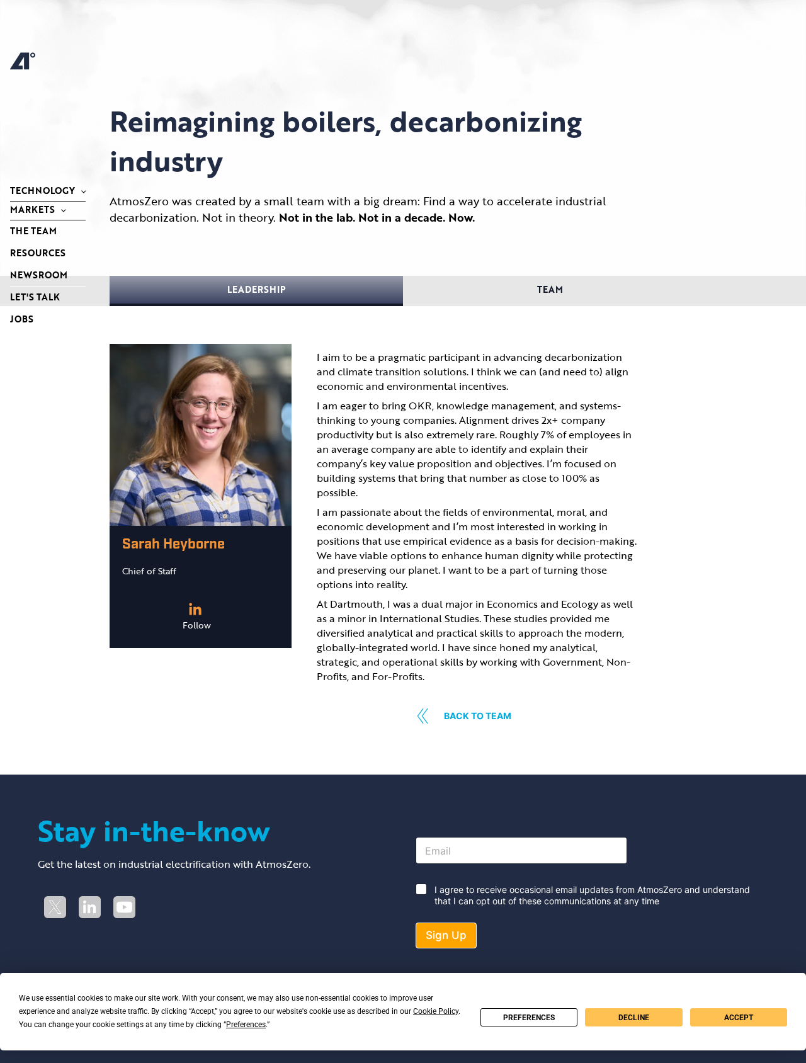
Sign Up (446, 935)
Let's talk (35, 297)
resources (37, 252)
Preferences (529, 1017)
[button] (256, 291)
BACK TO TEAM (477, 715)
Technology (42, 190)
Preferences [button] (246, 1024)
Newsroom (38, 274)
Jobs (21, 319)
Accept (738, 1017)
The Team (33, 230)
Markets (32, 209)
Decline (633, 1017)
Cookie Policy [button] (435, 1011)
